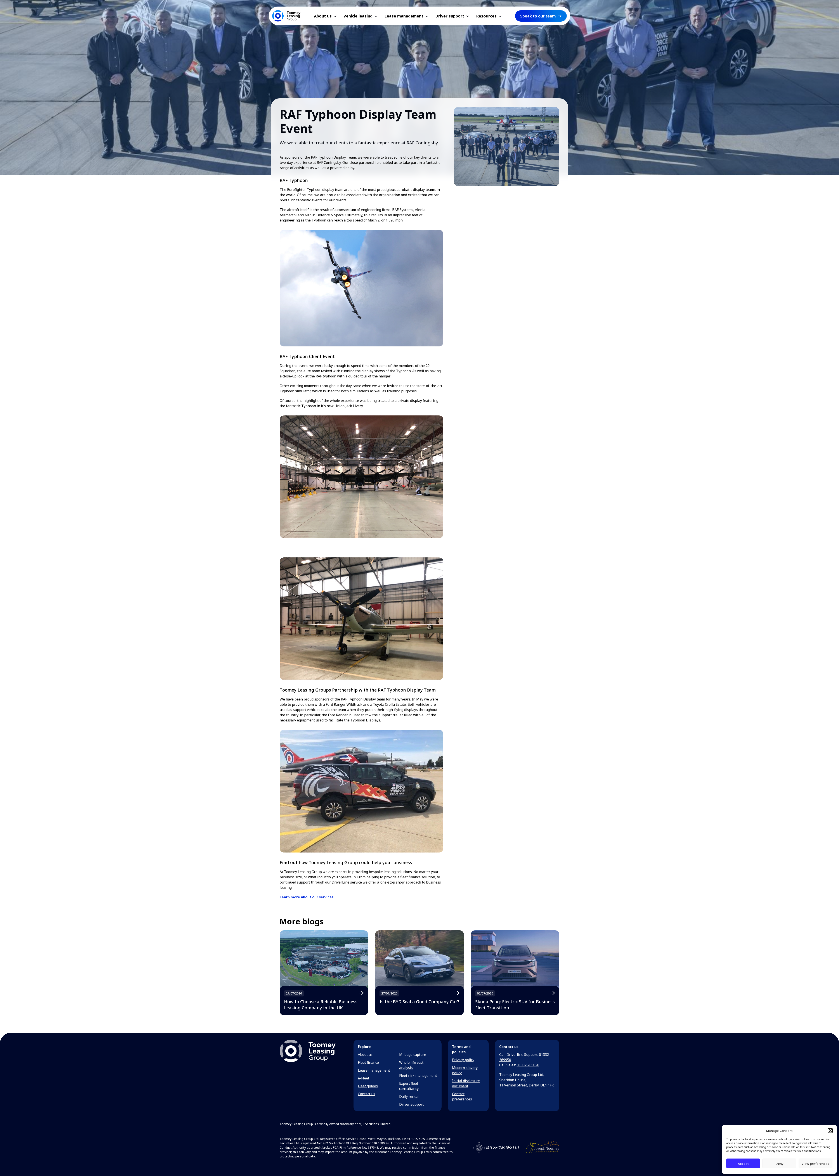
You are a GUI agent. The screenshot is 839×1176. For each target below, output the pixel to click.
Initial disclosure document (466, 1083)
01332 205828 (528, 1065)
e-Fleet (363, 1078)
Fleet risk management (418, 1075)
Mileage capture (412, 1054)
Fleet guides (368, 1086)
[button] (830, 1130)
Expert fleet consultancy (409, 1086)
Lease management (374, 1070)
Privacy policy (463, 1059)
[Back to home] (286, 16)
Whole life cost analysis (411, 1065)
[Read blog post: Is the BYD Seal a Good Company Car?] (419, 972)
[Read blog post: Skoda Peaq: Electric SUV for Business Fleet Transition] (515, 972)
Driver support (411, 1104)
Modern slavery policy (465, 1070)
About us (365, 1054)
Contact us (366, 1093)
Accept (743, 1163)
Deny (779, 1163)
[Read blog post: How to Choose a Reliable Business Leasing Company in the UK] (324, 972)
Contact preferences (462, 1096)
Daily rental (409, 1096)
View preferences (815, 1163)
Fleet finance (368, 1062)
